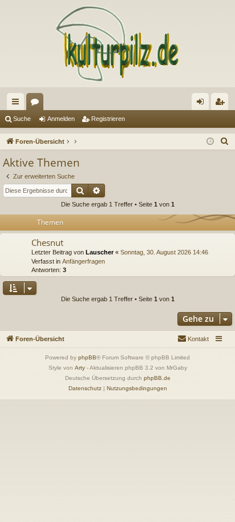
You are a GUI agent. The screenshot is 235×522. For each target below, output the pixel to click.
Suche (22, 118)
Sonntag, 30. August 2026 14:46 (164, 252)
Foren (37, 104)
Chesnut (47, 242)
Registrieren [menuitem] (222, 104)
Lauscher (100, 252)
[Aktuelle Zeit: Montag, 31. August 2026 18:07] (210, 141)
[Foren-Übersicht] (117, 43)
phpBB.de (157, 378)
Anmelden (61, 118)
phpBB (87, 357)
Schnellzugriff (17, 104)
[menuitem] (225, 141)
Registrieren (108, 118)
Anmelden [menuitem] (202, 104)
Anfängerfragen (83, 261)
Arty (80, 368)
